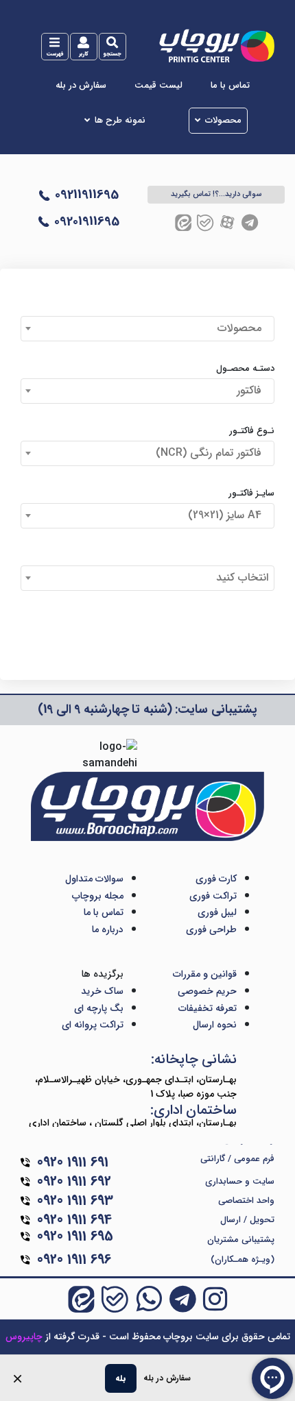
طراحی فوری (211, 929)
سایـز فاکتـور (251, 493)
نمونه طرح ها (120, 120)
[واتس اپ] (149, 1299)
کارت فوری (216, 878)
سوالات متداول (94, 878)
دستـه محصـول (245, 369)
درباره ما (107, 929)
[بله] (205, 222)
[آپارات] (227, 222)
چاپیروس (24, 1336)
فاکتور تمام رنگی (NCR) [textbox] (212, 452)
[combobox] (147, 328)
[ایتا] (183, 222)
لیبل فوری (217, 912)
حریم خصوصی (207, 991)
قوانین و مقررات (205, 974)
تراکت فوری (213, 895)
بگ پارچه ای (98, 1008)
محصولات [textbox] (242, 328)
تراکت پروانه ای (92, 1024)
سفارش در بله (81, 86)
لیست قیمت (158, 86)
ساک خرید (102, 991)
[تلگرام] (249, 222)
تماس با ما (230, 86)
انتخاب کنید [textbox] (242, 577)
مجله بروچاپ (97, 895)
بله (120, 1378)
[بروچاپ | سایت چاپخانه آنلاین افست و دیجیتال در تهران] (216, 45)
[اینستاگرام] (215, 1299)
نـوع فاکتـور (251, 431)
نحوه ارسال (215, 1024)
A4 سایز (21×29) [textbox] (228, 515)
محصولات (223, 120)
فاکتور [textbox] (252, 390)
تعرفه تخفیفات (207, 1008)
